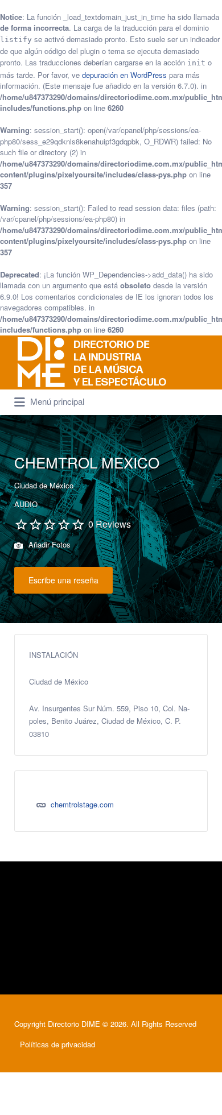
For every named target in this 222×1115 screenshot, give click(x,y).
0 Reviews (109, 523)
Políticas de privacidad (57, 1044)
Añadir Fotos (48, 544)
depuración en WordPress (124, 74)
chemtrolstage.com (82, 804)
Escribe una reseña (63, 580)
